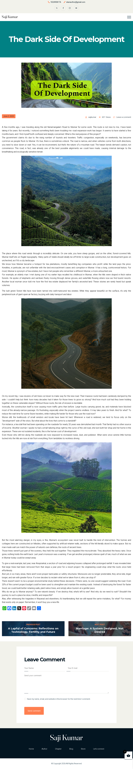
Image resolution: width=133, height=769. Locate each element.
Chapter (58, 749)
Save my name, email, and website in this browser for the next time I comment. (58, 699)
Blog (71, 749)
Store (83, 749)
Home (31, 749)
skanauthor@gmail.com (75, 2)
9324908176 (56, 2)
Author (44, 749)
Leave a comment (123, 117)
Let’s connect (98, 749)
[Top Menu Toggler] (129, 17)
